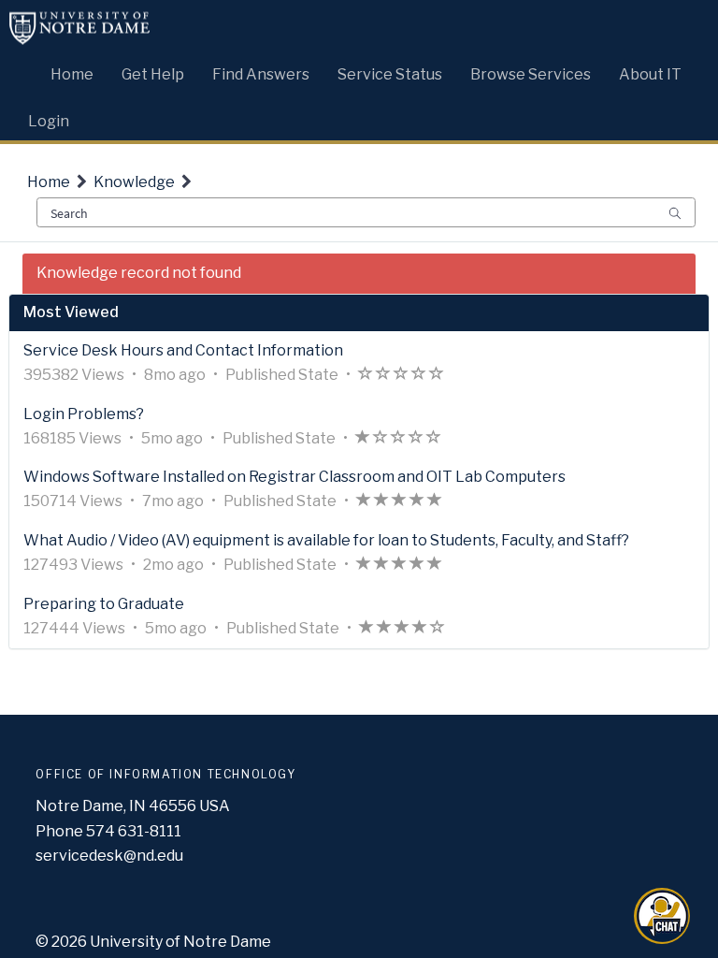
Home (48, 182)
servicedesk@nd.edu (109, 855)
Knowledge (134, 182)
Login (48, 121)
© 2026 (61, 942)
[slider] (401, 375)
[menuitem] (72, 70)
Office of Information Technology (165, 774)
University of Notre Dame (180, 942)
